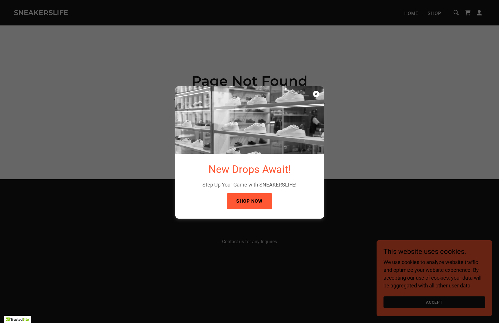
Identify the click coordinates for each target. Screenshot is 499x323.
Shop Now (249, 201)
